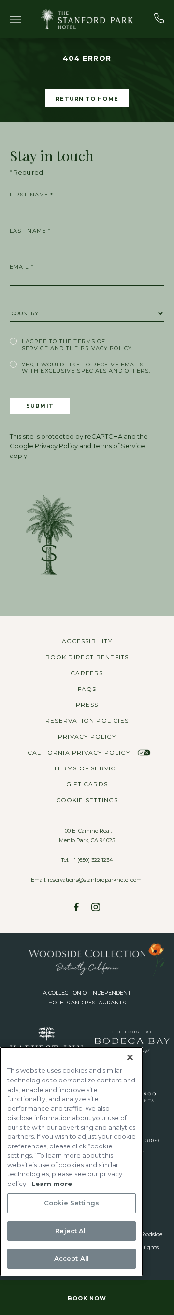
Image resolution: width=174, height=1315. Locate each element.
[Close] (130, 1057)
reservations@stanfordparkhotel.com (95, 879)
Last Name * (30, 230)
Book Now (87, 1298)
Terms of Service (119, 446)
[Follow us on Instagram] (95, 908)
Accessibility (87, 641)
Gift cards (87, 784)
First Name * (31, 194)
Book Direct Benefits (87, 657)
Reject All (71, 1231)
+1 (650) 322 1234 (92, 860)
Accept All (71, 1258)
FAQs (87, 688)
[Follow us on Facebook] (76, 908)
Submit (40, 406)
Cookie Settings (87, 800)
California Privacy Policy (80, 752)
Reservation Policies (87, 720)
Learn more (51, 1183)
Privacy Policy (56, 446)
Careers (87, 673)
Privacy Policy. (107, 348)
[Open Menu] (15, 20)
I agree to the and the (77, 345)
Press (87, 704)
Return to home (87, 98)
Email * (22, 266)
